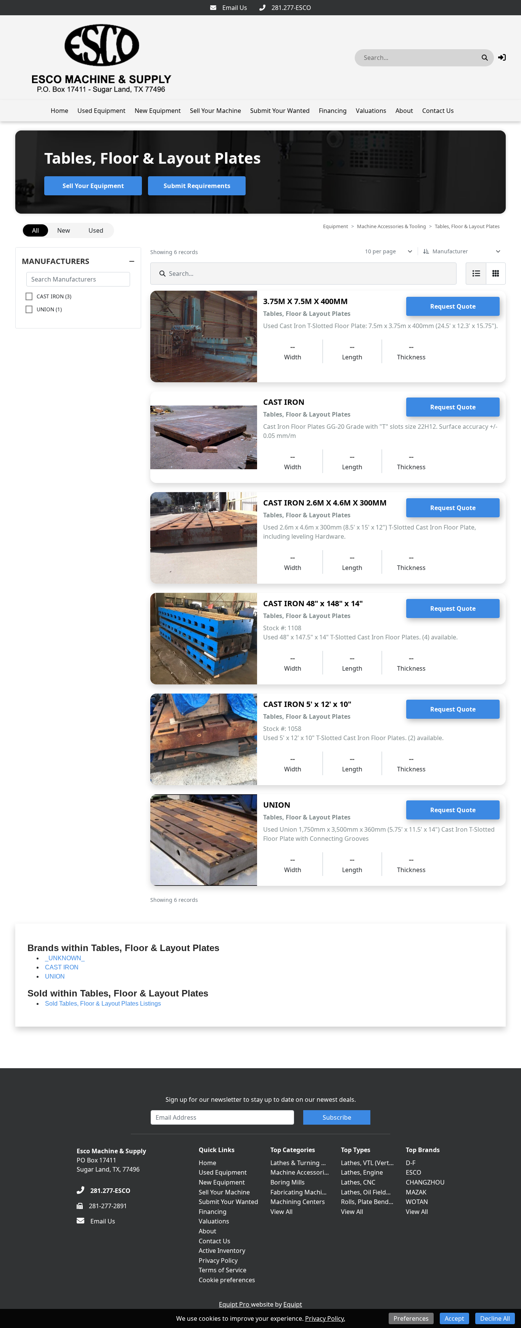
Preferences (411, 1318)
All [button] (35, 230)
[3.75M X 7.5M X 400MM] (203, 336)
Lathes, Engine (362, 1172)
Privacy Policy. (325, 1318)
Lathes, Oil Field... (366, 1192)
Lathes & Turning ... (298, 1163)
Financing (333, 110)
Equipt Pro (235, 1304)
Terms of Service (222, 1270)
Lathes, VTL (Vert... (367, 1163)
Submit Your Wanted (280, 110)
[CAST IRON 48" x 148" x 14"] (203, 638)
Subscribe (337, 1117)
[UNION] (203, 840)
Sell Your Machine (215, 110)
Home (59, 110)
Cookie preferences (227, 1280)
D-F (410, 1163)
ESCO (413, 1172)
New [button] (63, 230)
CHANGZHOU (425, 1182)
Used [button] (95, 230)
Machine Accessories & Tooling (391, 226)
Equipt (292, 1304)
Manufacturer (450, 251)
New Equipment (158, 110)
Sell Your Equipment (93, 186)
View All (281, 1211)
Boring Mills (287, 1182)
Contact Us (438, 110)
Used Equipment (101, 110)
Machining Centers (297, 1202)
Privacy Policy (218, 1260)
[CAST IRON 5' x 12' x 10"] (203, 739)
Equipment (335, 226)
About (404, 110)
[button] (502, 57)
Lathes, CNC (358, 1182)
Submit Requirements (197, 186)
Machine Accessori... (299, 1172)
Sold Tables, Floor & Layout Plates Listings (103, 1003)
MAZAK (416, 1192)
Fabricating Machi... (298, 1192)
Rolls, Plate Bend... (367, 1202)
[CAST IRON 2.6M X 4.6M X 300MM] (203, 538)
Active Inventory (222, 1250)
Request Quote (453, 306)
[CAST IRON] (203, 437)
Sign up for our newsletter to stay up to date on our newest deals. (261, 1099)
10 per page (380, 251)
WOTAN (417, 1202)
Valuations (371, 110)
